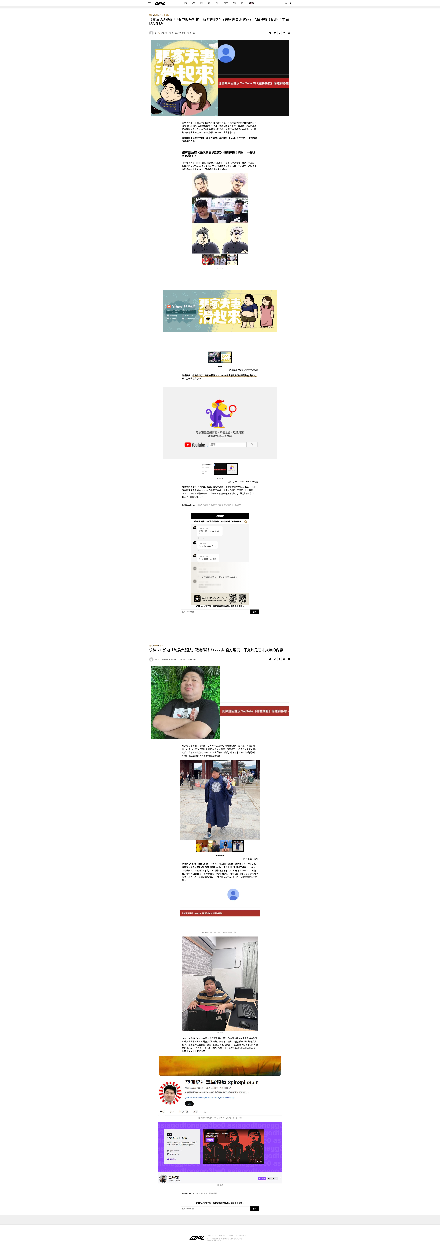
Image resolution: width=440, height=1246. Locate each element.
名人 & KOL (164, 15)
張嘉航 (220, 505)
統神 (239, 505)
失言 (215, 505)
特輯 (185, 3)
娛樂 (209, 3)
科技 (217, 3)
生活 (242, 3)
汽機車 (226, 3)
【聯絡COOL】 (222, 1235)
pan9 (159, 659)
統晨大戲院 (208, 1193)
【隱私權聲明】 (242, 1235)
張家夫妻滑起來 (250, 370)
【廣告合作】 (232, 1235)
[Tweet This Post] (275, 33)
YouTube (199, 1193)
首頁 (151, 15)
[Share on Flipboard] (280, 33)
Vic (159, 33)
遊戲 (234, 3)
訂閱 (254, 612)
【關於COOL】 (211, 1235)
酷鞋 (193, 3)
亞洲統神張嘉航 (201, 505)
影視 (161, 646)
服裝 (201, 3)
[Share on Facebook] (270, 33)
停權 (210, 505)
